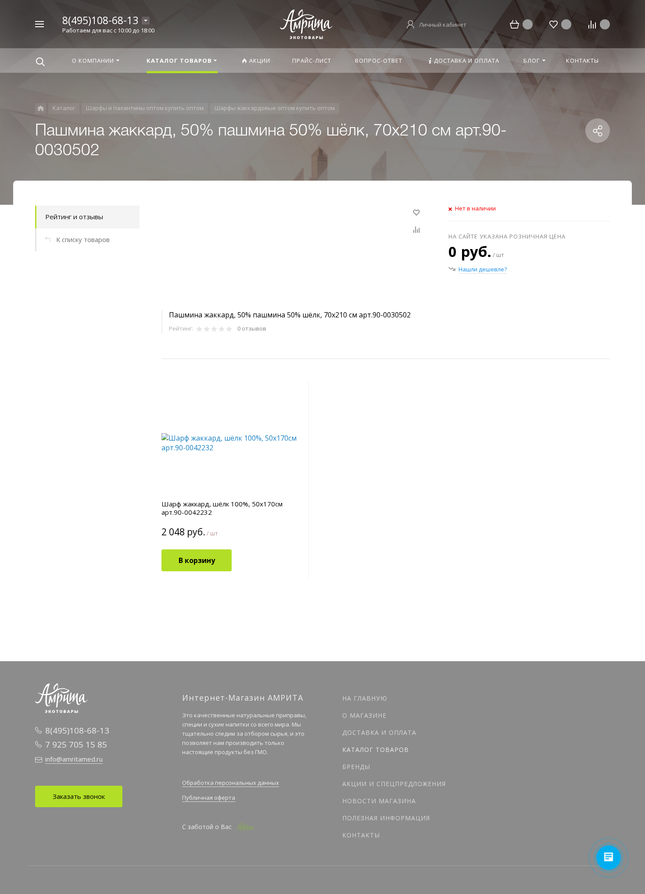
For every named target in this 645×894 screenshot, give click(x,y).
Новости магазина (379, 801)
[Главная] (40, 108)
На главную (364, 698)
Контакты (361, 835)
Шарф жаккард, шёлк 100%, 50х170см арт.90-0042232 (222, 508)
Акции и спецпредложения (394, 784)
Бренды (356, 766)
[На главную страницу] (306, 23)
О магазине (364, 715)
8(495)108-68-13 (100, 20)
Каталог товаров (375, 749)
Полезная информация (386, 818)
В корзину (197, 560)
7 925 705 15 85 (76, 744)
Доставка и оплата (379, 732)
